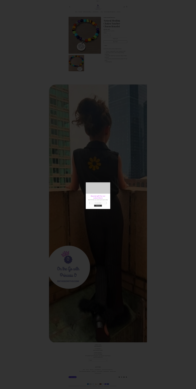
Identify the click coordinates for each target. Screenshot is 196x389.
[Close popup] (109, 181)
